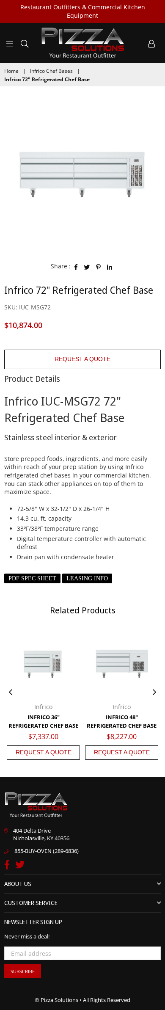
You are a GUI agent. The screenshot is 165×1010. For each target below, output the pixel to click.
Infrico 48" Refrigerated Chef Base (122, 721)
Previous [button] (10, 692)
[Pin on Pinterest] (98, 266)
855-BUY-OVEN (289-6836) (46, 851)
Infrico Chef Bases (51, 71)
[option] (82, 173)
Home (11, 71)
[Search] (24, 42)
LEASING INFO (87, 578)
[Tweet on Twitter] (87, 266)
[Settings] (151, 42)
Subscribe (23, 971)
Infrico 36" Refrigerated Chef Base (43, 721)
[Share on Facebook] (76, 266)
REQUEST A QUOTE (82, 359)
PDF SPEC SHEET (32, 578)
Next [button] (154, 692)
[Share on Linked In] (110, 266)
